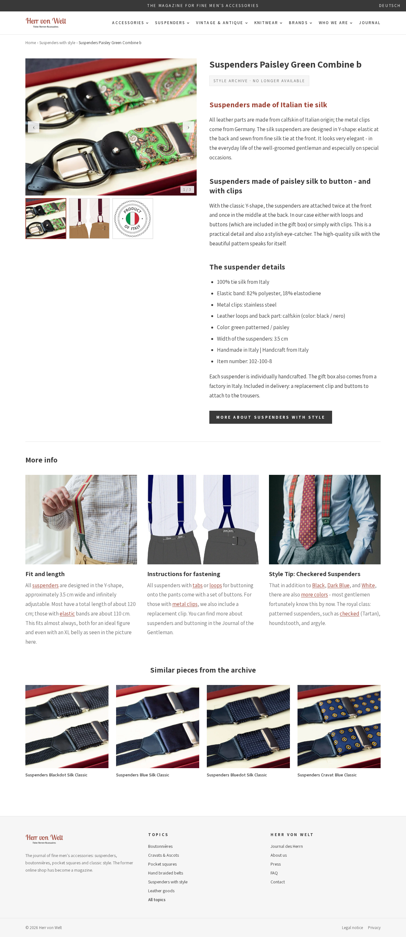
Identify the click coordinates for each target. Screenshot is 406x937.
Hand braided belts (165, 873)
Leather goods (161, 891)
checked (349, 613)
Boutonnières (160, 846)
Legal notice (352, 927)
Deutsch (390, 5)
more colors (314, 594)
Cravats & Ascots (163, 855)
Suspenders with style (57, 42)
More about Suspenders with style (270, 417)
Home (30, 42)
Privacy (374, 927)
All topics (157, 899)
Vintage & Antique (219, 22)
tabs (198, 585)
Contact (278, 882)
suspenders (45, 585)
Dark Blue (338, 585)
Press (276, 864)
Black (318, 585)
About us (279, 855)
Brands (298, 22)
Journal (370, 22)
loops (215, 585)
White (368, 585)
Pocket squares (162, 864)
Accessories (128, 22)
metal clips (185, 604)
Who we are (334, 22)
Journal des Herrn (287, 846)
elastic (67, 613)
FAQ (274, 873)
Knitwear (266, 22)
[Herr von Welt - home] (46, 23)
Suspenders (170, 22)
